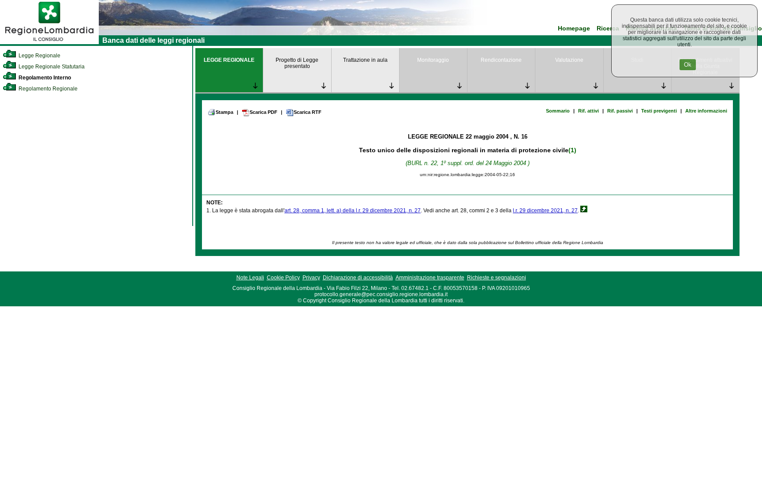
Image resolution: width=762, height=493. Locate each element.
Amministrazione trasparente (430, 278)
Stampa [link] (224, 112)
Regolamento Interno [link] (44, 78)
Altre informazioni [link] (706, 110)
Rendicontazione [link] (501, 60)
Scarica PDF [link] (263, 112)
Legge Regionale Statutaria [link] (51, 67)
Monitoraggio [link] (433, 60)
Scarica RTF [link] (307, 112)
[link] (49, 42)
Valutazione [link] (569, 60)
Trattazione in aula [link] (365, 60)
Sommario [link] (558, 110)
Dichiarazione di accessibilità (358, 278)
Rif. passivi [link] (620, 110)
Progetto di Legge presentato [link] (297, 63)
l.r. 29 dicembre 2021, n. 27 (545, 210)
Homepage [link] (574, 28)
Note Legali (250, 278)
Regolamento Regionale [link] (47, 89)
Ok (687, 64)
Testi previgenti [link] (659, 110)
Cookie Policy (283, 278)
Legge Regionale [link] (38, 56)
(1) (572, 150)
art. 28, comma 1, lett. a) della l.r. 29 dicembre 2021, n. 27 (352, 210)
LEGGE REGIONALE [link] (229, 60)
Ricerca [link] (608, 28)
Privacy (311, 278)
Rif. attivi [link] (588, 110)
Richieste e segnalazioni (496, 278)
